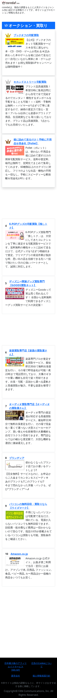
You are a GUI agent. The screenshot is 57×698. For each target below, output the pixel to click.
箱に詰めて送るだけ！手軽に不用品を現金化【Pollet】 (33, 141)
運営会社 (15, 675)
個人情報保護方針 (41, 675)
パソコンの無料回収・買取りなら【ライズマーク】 (28, 506)
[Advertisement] (28, 203)
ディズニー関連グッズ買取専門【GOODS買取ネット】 (27, 283)
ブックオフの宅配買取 (26, 35)
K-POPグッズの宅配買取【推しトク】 (28, 225)
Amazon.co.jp (19, 554)
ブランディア (16, 458)
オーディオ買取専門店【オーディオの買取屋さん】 (29, 406)
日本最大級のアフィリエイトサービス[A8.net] (15, 666)
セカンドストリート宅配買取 (30, 82)
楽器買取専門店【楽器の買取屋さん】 (28, 352)
